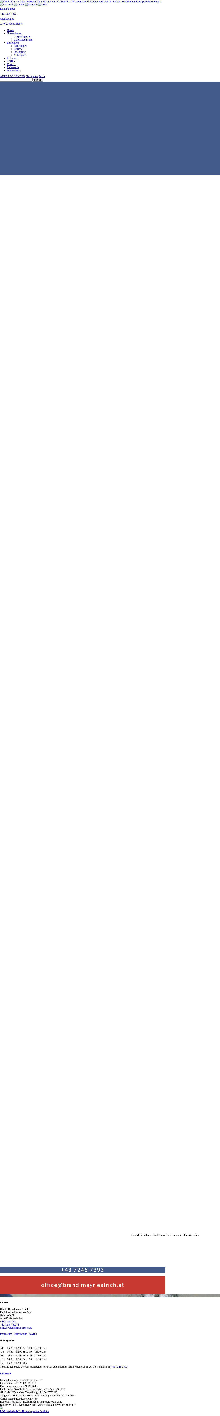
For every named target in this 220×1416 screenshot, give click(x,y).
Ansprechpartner (23, 36)
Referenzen (13, 58)
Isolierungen (20, 45)
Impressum (13, 67)
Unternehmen (14, 33)
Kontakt (11, 64)
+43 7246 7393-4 (9, 1324)
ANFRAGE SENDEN (12, 76)
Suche (42, 76)
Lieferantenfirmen (23, 39)
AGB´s (11, 61)
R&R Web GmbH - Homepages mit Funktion (25, 1411)
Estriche (18, 48)
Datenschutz (13, 70)
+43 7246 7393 (82, 1270)
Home (10, 30)
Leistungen (13, 42)
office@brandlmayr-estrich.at (82, 1285)
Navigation (32, 76)
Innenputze (20, 51)
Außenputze (20, 55)
